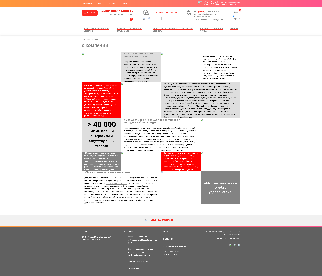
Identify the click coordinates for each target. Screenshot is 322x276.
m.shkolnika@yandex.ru (205, 14)
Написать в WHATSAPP (138, 262)
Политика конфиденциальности (228, 239)
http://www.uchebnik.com (116, 183)
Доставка (112, 3)
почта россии (170, 254)
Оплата (100, 3)
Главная (85, 39)
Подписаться (133, 268)
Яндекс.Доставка (171, 251)
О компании (87, 3)
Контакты (126, 3)
